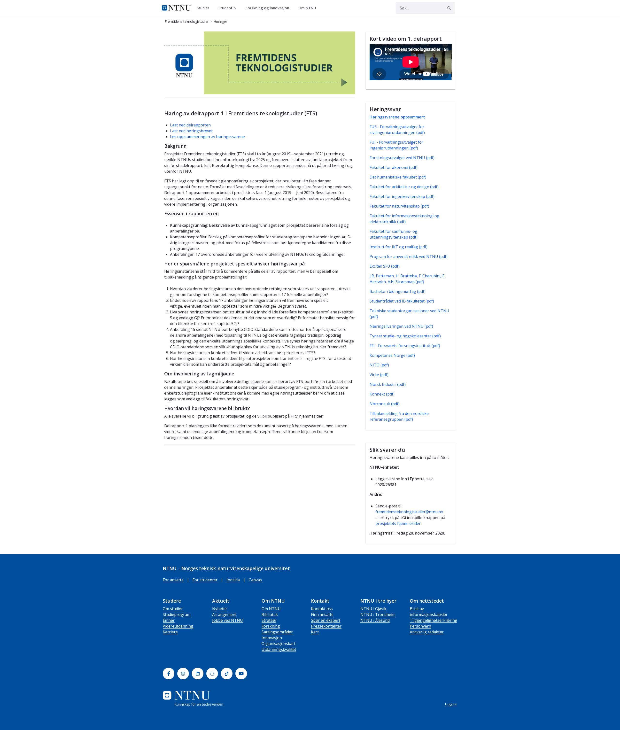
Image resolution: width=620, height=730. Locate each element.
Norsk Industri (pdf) (388, 384)
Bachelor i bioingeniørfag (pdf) (398, 291)
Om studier (173, 608)
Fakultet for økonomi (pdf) (394, 167)
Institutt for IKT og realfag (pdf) (398, 246)
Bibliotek (270, 614)
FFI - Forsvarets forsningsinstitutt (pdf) (405, 345)
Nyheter (219, 608)
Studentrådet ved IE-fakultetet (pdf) (402, 301)
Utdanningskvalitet (279, 649)
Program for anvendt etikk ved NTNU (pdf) (409, 256)
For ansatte (173, 579)
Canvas (255, 579)
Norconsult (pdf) (385, 403)
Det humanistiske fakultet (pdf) (398, 177)
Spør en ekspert (325, 620)
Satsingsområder (277, 632)
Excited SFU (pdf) (385, 266)
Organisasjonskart (278, 643)
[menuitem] (205, 8)
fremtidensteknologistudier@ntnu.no (409, 511)
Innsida (233, 579)
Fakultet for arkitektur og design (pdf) (404, 186)
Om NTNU (271, 608)
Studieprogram (176, 614)
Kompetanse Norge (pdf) (392, 355)
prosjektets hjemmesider (398, 523)
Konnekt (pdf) (382, 394)
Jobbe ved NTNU (227, 620)
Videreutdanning (178, 626)
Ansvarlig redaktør (427, 632)
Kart (315, 632)
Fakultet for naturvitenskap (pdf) (399, 206)
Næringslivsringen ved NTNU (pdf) (401, 326)
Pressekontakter (326, 626)
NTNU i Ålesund (375, 620)
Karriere (170, 632)
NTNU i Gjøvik (373, 608)
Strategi (269, 620)
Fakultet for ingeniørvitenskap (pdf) (402, 196)
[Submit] (449, 8)
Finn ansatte (322, 614)
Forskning (271, 626)
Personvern (420, 626)
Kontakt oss (322, 608)
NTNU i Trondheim (377, 614)
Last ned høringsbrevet (191, 130)
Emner (169, 620)
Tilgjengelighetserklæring (433, 620)
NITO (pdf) (379, 365)
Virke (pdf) (379, 374)
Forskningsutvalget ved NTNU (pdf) (402, 157)
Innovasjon (272, 637)
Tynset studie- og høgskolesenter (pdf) (405, 336)
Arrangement (224, 614)
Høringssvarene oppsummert (397, 117)
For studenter (205, 579)
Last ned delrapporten (190, 125)
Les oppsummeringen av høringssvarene (207, 136)
